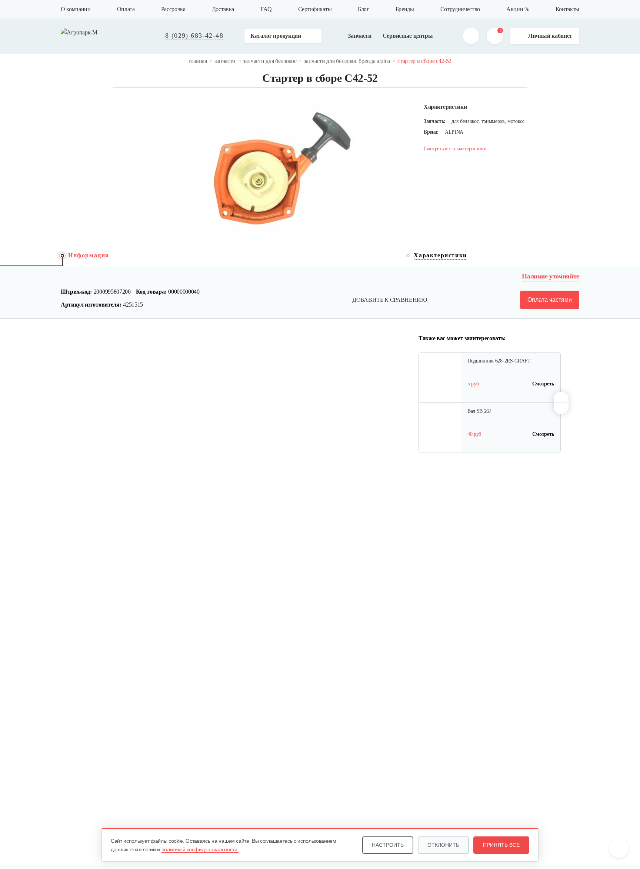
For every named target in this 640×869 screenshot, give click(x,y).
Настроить (388, 845)
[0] (494, 35)
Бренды (405, 9)
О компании (76, 9)
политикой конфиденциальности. (200, 849)
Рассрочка (173, 9)
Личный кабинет (550, 36)
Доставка (223, 9)
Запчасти (359, 36)
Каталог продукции (275, 36)
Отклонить (443, 845)
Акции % (517, 9)
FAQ (266, 9)
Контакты (567, 9)
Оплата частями (549, 300)
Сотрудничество (460, 9)
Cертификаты (314, 9)
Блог (363, 9)
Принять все (501, 845)
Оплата (126, 9)
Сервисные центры (408, 36)
